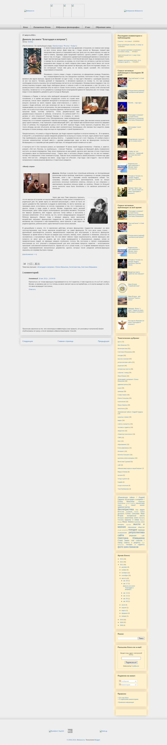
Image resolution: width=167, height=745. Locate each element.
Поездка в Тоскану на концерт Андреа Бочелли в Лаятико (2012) (135, 178)
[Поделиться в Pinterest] (38, 263)
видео (120, 420)
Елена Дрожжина (123, 448)
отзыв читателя (123, 485)
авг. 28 (125, 580)
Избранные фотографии (67, 27)
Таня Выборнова (123, 489)
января (124, 616)
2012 (121, 562)
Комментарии (125, 685)
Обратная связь (103, 27)
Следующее (27, 341)
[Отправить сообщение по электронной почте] (24, 264)
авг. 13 (125, 593)
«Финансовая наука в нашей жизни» (130, 468)
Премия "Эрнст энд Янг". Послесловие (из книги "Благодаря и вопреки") (135, 190)
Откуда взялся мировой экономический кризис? (136, 91)
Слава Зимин (122, 395)
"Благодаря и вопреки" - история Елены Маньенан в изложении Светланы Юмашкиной (136, 117)
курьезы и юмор (123, 417)
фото (119, 341)
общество (121, 431)
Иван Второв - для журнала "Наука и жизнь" (134, 298)
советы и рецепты (124, 424)
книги (119, 388)
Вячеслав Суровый (124, 461)
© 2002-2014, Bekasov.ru (76, 740)
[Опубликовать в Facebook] (36, 263)
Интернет (121, 451)
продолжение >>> (29, 254)
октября (124, 572)
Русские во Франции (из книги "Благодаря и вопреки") (136, 322)
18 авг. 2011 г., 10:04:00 (47, 278)
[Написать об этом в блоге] (31, 263)
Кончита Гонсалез (123, 454)
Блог (25, 27)
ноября (124, 570)
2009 (121, 622)
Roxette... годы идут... (135, 103)
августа (124, 578)
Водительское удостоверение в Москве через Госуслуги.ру (133, 166)
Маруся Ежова (122, 472)
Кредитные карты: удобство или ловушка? (136, 273)
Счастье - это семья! (125, 41)
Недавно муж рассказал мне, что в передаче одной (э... (129, 61)
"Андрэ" (73, 46)
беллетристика (74, 267)
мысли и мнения (123, 359)
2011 (121, 564)
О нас (87, 27)
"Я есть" (66, 46)
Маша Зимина (122, 405)
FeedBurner (135, 666)
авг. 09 (125, 598)
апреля (124, 607)
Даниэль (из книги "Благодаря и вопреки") (129, 587)
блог (119, 441)
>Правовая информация (126, 702)
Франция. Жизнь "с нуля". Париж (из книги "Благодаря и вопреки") (136, 310)
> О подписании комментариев (128, 699)
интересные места (124, 369)
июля (123, 605)
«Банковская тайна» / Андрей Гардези (130, 412)
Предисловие (58, 46)
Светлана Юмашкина (89, 267)
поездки (120, 355)
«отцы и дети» (122, 478)
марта (124, 610)
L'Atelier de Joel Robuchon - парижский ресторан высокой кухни (135, 154)
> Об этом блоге (123, 697)
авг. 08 (125, 601)
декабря (124, 567)
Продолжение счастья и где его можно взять (136, 140)
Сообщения (125, 681)
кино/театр (121, 408)
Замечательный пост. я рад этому (129, 55)
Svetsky (30, 42)
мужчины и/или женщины (126, 458)
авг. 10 (125, 595)
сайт (119, 465)
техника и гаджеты (124, 427)
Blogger (97, 740)
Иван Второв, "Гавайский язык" (134, 285)
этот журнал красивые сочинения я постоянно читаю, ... (129, 50)
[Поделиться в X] (33, 263)
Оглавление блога (41, 27)
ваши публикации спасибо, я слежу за (130, 44)
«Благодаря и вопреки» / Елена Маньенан (52, 267)
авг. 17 (125, 583)
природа (120, 391)
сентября (125, 575)
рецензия (121, 365)
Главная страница (65, 341)
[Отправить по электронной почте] (28, 263)
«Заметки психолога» (125, 434)
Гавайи (120, 482)
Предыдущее (103, 341)
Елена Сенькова (123, 398)
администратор (123, 384)
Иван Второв (122, 376)
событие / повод (123, 372)
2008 (121, 625)
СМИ (119, 437)
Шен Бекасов (122, 345)
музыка (120, 475)
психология (121, 401)
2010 (121, 619)
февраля (125, 613)
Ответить (32, 289)
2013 (121, 559)
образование (122, 444)
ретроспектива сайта (125, 362)
